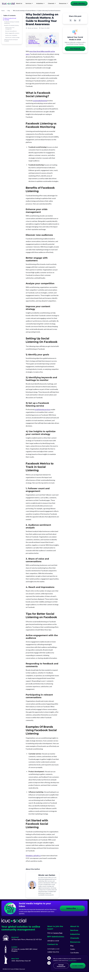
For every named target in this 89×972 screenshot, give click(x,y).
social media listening (40, 101)
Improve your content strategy (12, 37)
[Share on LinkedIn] (75, 20)
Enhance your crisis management (9, 28)
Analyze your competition (11, 35)
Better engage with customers (12, 33)
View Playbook (75, 48)
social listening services (42, 409)
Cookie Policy (72, 960)
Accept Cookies (77, 965)
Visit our (54, 933)
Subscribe (71, 908)
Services (28, 3)
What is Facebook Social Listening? (10, 19)
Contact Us (52, 944)
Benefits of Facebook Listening (11, 25)
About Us (19, 3)
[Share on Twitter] (70, 20)
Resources (62, 3)
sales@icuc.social (53, 941)
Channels (51, 3)
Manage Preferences (61, 965)
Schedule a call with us (33, 855)
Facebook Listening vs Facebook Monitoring (11, 22)
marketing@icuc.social (53, 949)
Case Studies (74, 953)
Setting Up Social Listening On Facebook (11, 40)
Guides (72, 949)
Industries (39, 3)
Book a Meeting (79, 3)
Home (3, 10)
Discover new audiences (11, 31)
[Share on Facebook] (79, 20)
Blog (9, 10)
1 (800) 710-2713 (53, 952)
